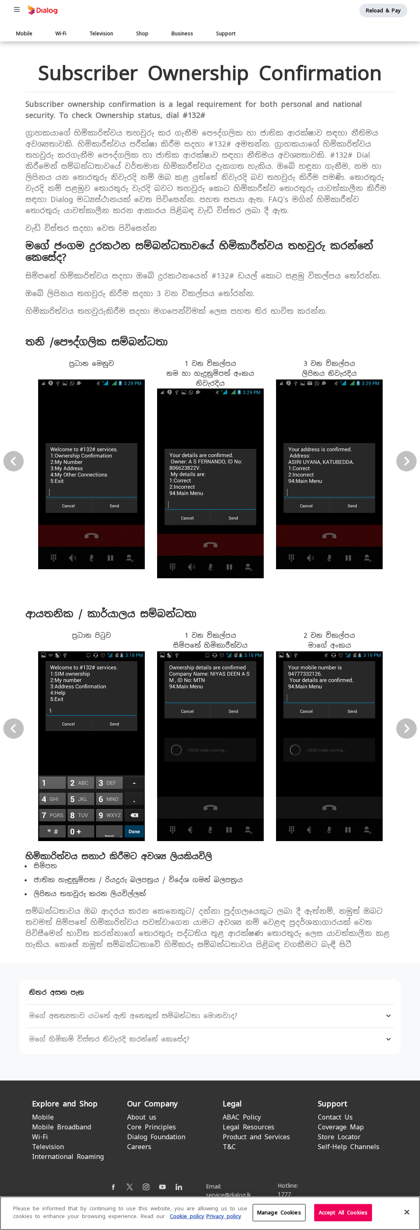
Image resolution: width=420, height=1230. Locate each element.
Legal (232, 1103)
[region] (210, 1213)
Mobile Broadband (61, 1127)
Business (182, 33)
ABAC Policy (242, 1117)
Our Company (152, 1103)
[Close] (407, 1212)
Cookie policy (187, 1216)
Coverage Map (341, 1127)
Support (225, 33)
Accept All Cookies (343, 1212)
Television (101, 33)
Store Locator (339, 1137)
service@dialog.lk (228, 1195)
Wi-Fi (60, 33)
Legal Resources (248, 1127)
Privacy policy (223, 1216)
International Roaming (68, 1156)
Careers (139, 1147)
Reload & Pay (383, 10)
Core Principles (151, 1127)
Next (406, 461)
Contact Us (335, 1117)
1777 (284, 1194)
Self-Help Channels (348, 1147)
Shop (142, 33)
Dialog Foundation (156, 1137)
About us (141, 1117)
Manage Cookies (279, 1212)
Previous (13, 461)
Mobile (24, 33)
